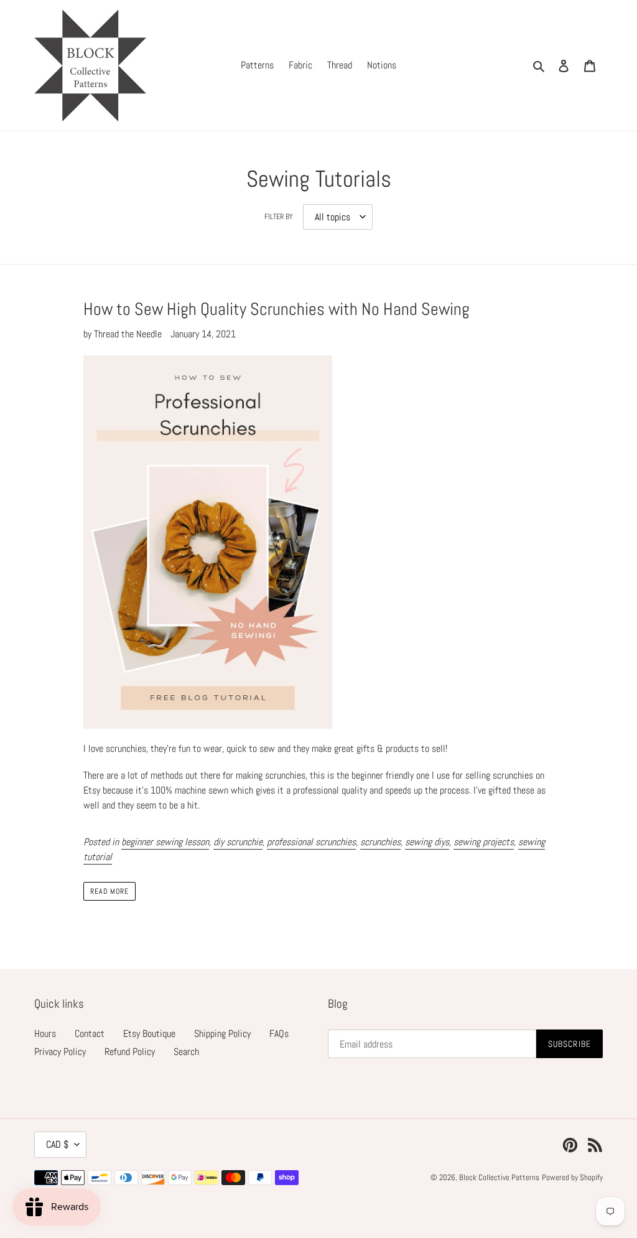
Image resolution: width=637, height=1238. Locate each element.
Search (186, 1051)
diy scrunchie (238, 841)
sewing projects (483, 841)
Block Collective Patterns (499, 1177)
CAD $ (57, 1144)
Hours (45, 1033)
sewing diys (427, 841)
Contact (90, 1033)
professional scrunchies (311, 841)
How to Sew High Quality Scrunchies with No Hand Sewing (276, 309)
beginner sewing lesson (165, 841)
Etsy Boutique (149, 1033)
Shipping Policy (222, 1033)
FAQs (279, 1033)
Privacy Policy (60, 1051)
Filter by (278, 217)
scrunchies (380, 841)
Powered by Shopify (572, 1177)
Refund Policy (130, 1051)
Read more (109, 891)
